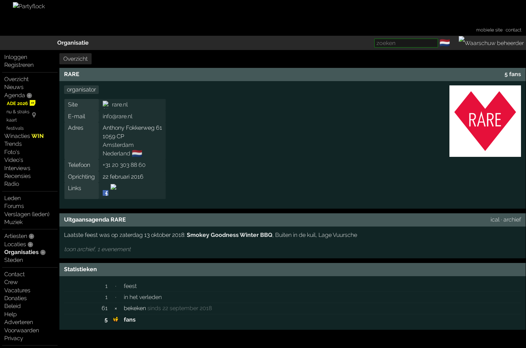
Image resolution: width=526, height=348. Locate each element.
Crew (11, 282)
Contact (14, 274)
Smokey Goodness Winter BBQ (229, 235)
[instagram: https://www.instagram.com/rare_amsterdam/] (112, 193)
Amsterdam (118, 144)
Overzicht (16, 79)
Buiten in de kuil (295, 235)
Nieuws (14, 87)
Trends (13, 143)
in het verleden (143, 297)
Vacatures (17, 290)
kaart (11, 120)
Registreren (19, 64)
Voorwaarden (21, 330)
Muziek (13, 222)
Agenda (14, 95)
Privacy (13, 338)
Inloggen (15, 57)
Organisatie (73, 42)
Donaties (15, 298)
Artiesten (15, 236)
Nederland (116, 153)
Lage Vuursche (337, 235)
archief (512, 219)
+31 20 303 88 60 (124, 164)
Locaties (15, 244)
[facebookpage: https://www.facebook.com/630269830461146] (106, 193)
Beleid (12, 306)
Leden (12, 198)
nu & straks (17, 111)
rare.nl (120, 104)
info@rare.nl (117, 116)
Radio (11, 183)
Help (10, 314)
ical (495, 219)
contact (513, 30)
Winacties (24, 136)
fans (130, 319)
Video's (13, 159)
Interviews (17, 168)
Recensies (17, 176)
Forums (14, 206)
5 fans (513, 74)
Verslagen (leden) (26, 214)
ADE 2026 (17, 103)
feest (130, 286)
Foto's (12, 152)
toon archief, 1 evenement (97, 249)
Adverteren (18, 322)
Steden (13, 260)
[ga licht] (454, 43)
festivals (15, 128)
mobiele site (489, 30)
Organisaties (21, 252)
